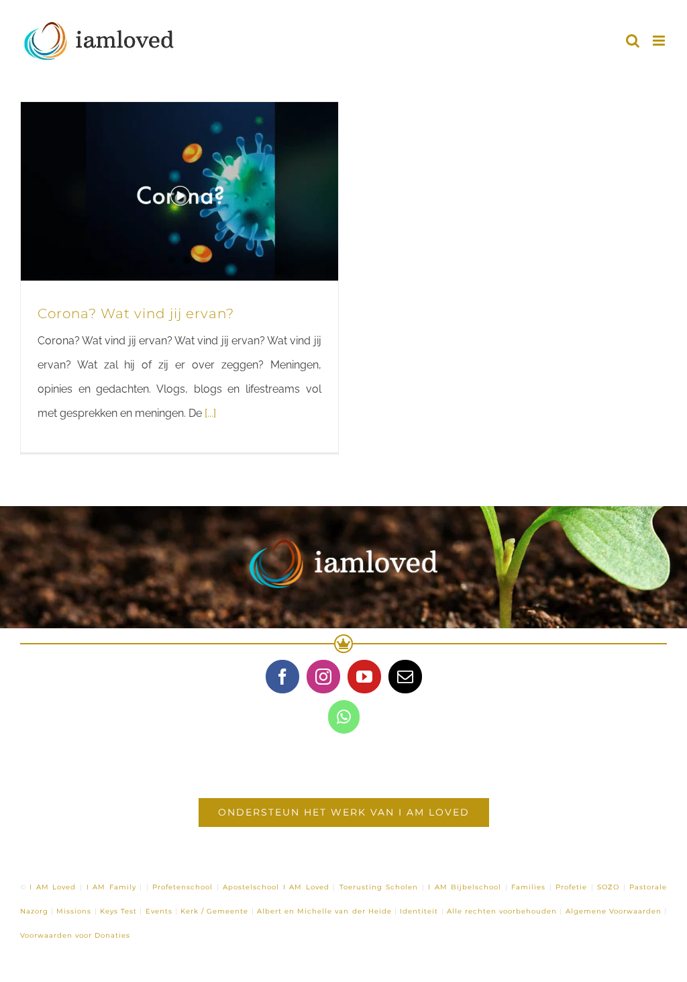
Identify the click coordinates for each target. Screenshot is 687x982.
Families (528, 887)
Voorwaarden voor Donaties (75, 935)
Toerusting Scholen (379, 887)
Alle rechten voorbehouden (502, 911)
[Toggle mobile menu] (660, 41)
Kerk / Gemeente (214, 911)
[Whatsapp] (344, 717)
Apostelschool (251, 887)
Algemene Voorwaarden (614, 911)
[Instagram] (323, 676)
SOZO (608, 887)
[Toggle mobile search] (632, 41)
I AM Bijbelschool (464, 887)
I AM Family (111, 887)
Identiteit (419, 911)
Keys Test (118, 911)
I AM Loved (53, 887)
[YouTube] (364, 676)
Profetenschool (182, 887)
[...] (210, 413)
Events (159, 911)
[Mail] (405, 676)
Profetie (571, 887)
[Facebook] (282, 676)
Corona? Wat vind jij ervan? (136, 313)
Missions (73, 911)
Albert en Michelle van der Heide (324, 911)
